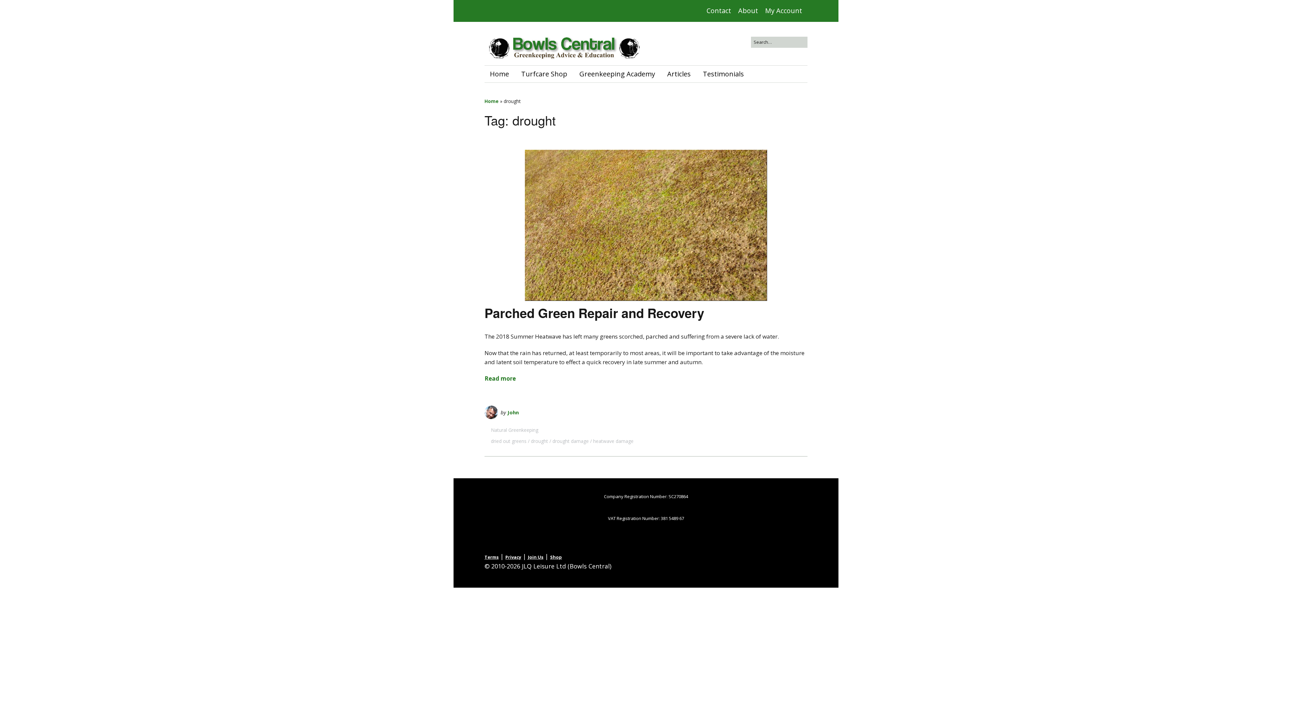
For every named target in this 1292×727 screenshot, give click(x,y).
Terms (492, 557)
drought (539, 441)
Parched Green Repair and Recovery (594, 313)
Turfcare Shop (544, 73)
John (513, 412)
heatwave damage (613, 441)
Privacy (513, 557)
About (748, 10)
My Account (783, 10)
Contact (719, 10)
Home (499, 73)
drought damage (570, 441)
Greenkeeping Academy (617, 73)
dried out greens (509, 441)
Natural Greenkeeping (514, 430)
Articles (679, 73)
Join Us (535, 557)
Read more (500, 378)
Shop (556, 557)
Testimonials (723, 73)
